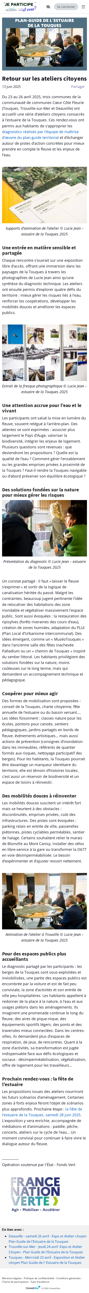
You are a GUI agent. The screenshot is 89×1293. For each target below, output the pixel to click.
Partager (78, 86)
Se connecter (66, 7)
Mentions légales (12, 1278)
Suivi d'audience (40, 1281)
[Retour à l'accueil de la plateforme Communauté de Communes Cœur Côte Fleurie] (20, 6)
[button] (48, 7)
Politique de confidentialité (39, 1278)
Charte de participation (15, 1281)
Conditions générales (68, 1278)
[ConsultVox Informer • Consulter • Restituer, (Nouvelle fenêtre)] (33, 1288)
